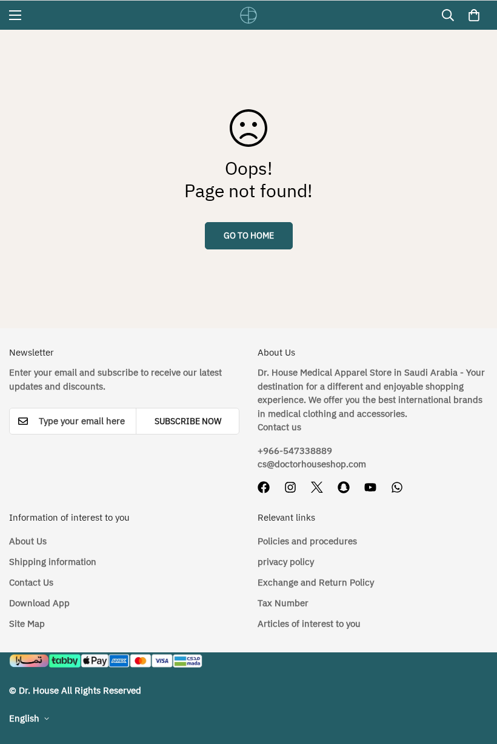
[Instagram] (290, 487)
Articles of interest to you (309, 624)
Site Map (27, 624)
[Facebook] (264, 487)
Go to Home (249, 235)
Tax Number (283, 603)
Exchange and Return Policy (316, 582)
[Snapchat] (344, 487)
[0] (474, 15)
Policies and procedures (307, 541)
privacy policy (286, 562)
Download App (39, 603)
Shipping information (52, 562)
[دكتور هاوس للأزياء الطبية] (248, 15)
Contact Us (31, 582)
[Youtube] (370, 487)
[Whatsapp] (397, 487)
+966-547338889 (295, 451)
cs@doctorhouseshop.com (312, 464)
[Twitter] (317, 487)
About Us (28, 541)
